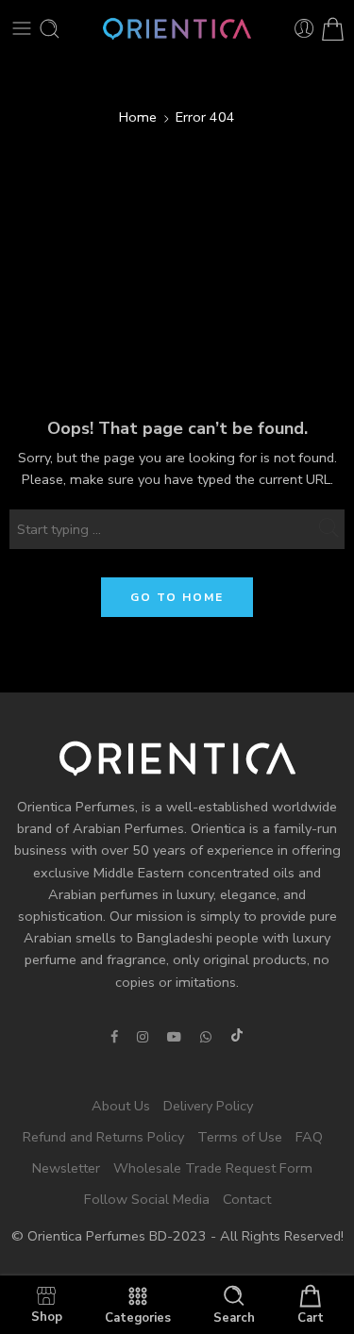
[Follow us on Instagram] (142, 1037)
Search (234, 1317)
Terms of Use (239, 1136)
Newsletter (66, 1168)
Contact (247, 1200)
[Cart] (333, 29)
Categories (138, 1317)
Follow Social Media (147, 1200)
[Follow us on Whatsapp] (205, 1037)
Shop (46, 1316)
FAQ (309, 1136)
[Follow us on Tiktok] (237, 1037)
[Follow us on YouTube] (174, 1037)
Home (138, 117)
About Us (121, 1105)
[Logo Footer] (177, 757)
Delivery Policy (208, 1105)
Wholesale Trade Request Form (212, 1168)
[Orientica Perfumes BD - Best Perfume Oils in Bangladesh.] (177, 29)
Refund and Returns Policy (103, 1136)
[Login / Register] (304, 29)
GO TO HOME (177, 597)
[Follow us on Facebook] (114, 1037)
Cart (310, 1317)
